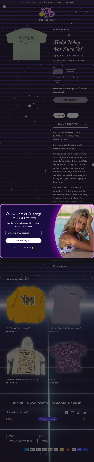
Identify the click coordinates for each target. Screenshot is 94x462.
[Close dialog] (91, 206)
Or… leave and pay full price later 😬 (23, 248)
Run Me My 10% (23, 240)
